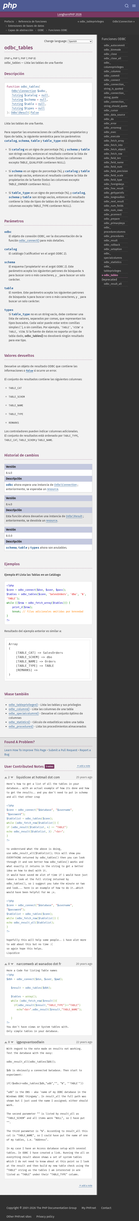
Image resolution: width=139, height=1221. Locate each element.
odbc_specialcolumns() (24, 713)
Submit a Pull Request (63, 750)
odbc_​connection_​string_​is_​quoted (114, 86)
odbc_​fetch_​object (114, 149)
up (6, 777)
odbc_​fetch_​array (114, 140)
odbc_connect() (29, 240)
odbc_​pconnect (112, 214)
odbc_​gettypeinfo (114, 192)
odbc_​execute (112, 136)
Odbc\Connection (24, 91)
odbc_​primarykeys (114, 223)
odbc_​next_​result (114, 201)
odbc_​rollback (112, 244)
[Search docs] (126, 5)
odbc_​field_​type (113, 179)
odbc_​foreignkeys (114, 184)
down (11, 777)
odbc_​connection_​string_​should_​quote (115, 104)
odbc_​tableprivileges (112, 268)
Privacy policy (45, 1216)
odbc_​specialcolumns (113, 255)
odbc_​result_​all (113, 283)
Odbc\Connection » (124, 21)
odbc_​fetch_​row (113, 153)
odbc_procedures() (21, 726)
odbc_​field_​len (112, 158)
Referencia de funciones (32, 21)
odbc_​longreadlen (114, 197)
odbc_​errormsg (112, 127)
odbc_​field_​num (113, 166)
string (18, 95)
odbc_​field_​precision (116, 171)
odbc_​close (110, 54)
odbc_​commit (111, 75)
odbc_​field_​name (114, 162)
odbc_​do (109, 119)
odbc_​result (110, 240)
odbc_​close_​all (112, 58)
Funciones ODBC (58, 30)
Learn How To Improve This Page (25, 750)
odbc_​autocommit (114, 45)
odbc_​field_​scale (113, 175)
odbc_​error (110, 123)
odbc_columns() (19, 709)
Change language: (55, 41)
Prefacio (9, 21)
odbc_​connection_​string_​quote (114, 95)
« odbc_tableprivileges (91, 21)
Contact (106, 1208)
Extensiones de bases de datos (26, 25)
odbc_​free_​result (113, 188)
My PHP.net (89, 1208)
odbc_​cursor (111, 110)
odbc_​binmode (112, 49)
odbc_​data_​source (114, 114)
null (44, 95)
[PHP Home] (10, 6)
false (35, 112)
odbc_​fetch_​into (113, 145)
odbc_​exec (110, 132)
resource (52, 489)
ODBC (41, 30)
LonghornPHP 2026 (69, 14)
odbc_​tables (111, 275)
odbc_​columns (112, 71)
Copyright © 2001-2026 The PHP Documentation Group (42, 1208)
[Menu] (134, 5)
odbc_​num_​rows (113, 210)
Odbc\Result (20, 112)
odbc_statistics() (19, 722)
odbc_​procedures (114, 236)
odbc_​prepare (112, 218)
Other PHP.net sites (19, 1216)
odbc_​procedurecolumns (114, 229)
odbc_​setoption (113, 249)
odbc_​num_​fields (113, 205)
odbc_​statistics (112, 262)
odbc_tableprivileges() (23, 705)
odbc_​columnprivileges (114, 65)
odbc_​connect (112, 80)
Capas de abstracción (20, 30)
